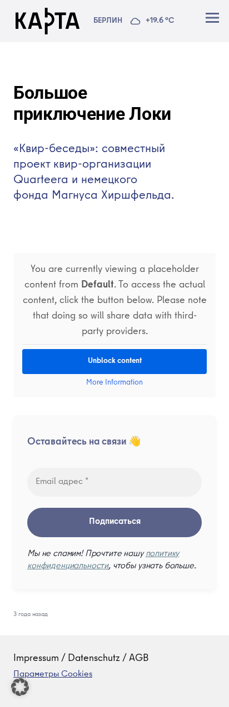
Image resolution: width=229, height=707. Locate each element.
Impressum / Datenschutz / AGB (81, 659)
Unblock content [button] (115, 361)
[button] (20, 687)
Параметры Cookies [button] (52, 674)
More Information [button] (114, 383)
